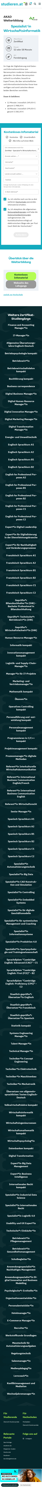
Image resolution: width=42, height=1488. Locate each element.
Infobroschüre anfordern (10, 1485)
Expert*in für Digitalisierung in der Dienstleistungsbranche (21, 536)
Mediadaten (26, 1422)
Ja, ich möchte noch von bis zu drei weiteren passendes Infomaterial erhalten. (22, 202)
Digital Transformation (21, 1155)
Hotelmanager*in (21, 1313)
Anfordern (21, 234)
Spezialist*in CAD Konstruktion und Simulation (21, 883)
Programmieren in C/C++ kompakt (21, 739)
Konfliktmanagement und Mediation (21, 1385)
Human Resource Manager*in (21, 637)
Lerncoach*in (21, 1375)
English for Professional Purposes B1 (21, 486)
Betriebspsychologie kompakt (21, 353)
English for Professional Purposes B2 (21, 497)
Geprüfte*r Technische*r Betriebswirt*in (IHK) (21, 618)
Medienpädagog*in (21, 1368)
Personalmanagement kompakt (21, 729)
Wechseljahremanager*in (21, 1393)
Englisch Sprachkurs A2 (21, 452)
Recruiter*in (21, 1327)
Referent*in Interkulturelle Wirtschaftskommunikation (21, 768)
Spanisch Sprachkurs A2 (21, 826)
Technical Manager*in (21, 1051)
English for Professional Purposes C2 (21, 518)
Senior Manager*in (21, 811)
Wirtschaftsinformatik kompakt (21, 1114)
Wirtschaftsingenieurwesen (21, 1122)
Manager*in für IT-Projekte (21, 673)
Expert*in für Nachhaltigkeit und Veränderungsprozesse (21, 546)
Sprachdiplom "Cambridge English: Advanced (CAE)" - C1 (21, 961)
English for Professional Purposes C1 (21, 507)
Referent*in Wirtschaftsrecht (21, 804)
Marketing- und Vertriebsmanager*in (21, 683)
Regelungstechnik (21, 1353)
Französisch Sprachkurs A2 (21, 562)
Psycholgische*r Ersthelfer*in (21, 1290)
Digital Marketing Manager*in (21, 419)
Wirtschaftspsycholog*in (21, 1140)
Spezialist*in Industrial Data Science (21, 1196)
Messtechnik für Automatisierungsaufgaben (21, 1344)
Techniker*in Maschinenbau (21, 1076)
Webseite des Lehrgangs (21, 284)
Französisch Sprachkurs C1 (21, 585)
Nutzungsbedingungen (17, 212)
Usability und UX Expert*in (21, 1223)
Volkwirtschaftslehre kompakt (21, 1104)
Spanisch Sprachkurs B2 (21, 841)
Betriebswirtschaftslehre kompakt (21, 370)
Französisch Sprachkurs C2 (21, 592)
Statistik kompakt (21, 1025)
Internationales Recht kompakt (21, 1186)
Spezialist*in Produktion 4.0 (21, 941)
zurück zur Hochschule (13, 294)
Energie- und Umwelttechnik (21, 437)
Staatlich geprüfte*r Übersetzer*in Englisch (21, 996)
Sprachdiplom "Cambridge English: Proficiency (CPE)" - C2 (21, 983)
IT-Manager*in (21, 335)
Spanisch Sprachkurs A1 (21, 819)
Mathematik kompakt (21, 691)
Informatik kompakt (21, 645)
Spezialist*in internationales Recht (21, 1207)
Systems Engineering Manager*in (21, 1034)
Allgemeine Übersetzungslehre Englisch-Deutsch (21, 344)
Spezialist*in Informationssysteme (21, 933)
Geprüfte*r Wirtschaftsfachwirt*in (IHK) (21, 629)
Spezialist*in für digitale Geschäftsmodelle (21, 912)
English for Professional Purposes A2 (21, 476)
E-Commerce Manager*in (21, 1320)
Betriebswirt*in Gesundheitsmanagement (21, 1250)
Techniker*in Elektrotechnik (21, 1069)
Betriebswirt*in (21, 360)
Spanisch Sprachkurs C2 (21, 856)
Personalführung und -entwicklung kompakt (21, 718)
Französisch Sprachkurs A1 (21, 555)
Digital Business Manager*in (21, 393)
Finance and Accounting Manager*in (21, 326)
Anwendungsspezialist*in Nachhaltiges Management (21, 1268)
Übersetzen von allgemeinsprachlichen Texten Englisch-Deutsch (21, 1094)
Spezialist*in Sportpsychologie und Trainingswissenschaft (21, 951)
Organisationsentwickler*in (21, 1298)
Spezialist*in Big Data (21, 874)
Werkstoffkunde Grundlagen (21, 1335)
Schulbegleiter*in (21, 1259)
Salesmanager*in (21, 1360)
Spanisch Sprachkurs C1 (21, 848)
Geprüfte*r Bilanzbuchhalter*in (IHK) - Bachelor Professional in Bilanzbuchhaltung (21, 605)
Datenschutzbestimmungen (19, 215)
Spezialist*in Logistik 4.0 (21, 1215)
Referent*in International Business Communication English (21, 793)
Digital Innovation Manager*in (21, 411)
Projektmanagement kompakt (21, 748)
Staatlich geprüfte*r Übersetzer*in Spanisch (21, 1017)
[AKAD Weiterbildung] (33, 18)
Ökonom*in (21, 699)
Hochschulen (21, 202)
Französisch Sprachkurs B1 (21, 570)
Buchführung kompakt (21, 378)
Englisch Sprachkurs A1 (21, 444)
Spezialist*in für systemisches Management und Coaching (21, 922)
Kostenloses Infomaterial (21, 276)
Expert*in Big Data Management (21, 1165)
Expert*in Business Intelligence (21, 1175)
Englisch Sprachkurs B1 (21, 459)
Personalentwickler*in (21, 1305)
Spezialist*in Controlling (21, 892)
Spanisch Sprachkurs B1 (21, 833)
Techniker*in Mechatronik (21, 1084)
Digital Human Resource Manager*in (21, 403)
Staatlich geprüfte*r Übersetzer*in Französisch (21, 1006)
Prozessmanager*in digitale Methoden (21, 757)
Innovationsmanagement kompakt (21, 654)
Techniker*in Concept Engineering (21, 1060)
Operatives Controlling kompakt (21, 708)
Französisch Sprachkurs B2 (21, 577)
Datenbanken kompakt (21, 1148)
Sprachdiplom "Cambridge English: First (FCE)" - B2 (21, 972)
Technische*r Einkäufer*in (21, 1230)
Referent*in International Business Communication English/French (21, 780)
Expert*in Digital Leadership (21, 526)
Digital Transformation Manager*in (21, 428)
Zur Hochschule (25, 1485)
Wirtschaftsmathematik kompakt (21, 1132)
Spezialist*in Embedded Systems (21, 901)
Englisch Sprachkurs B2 (21, 467)
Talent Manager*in (21, 1043)
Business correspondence (21, 386)
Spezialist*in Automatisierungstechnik (21, 865)
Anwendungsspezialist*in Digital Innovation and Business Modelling (21, 1280)
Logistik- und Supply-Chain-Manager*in (21, 665)
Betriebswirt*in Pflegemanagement (21, 1240)
